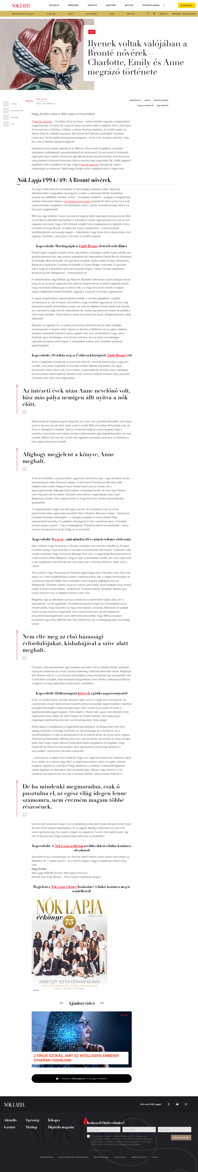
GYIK (155, 1157)
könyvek (84, 693)
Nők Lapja (21, 5)
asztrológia (91, 14)
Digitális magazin (153, 5)
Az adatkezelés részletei (128, 1144)
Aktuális (54, 5)
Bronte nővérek (161, 100)
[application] (82, 1039)
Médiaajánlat (139, 1157)
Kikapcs (92, 5)
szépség (51, 14)
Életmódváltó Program (23, 14)
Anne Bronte (135, 100)
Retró (92, 32)
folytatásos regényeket (77, 201)
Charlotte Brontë (145, 106)
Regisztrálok (189, 14)
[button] (164, 5)
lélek (112, 14)
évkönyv (64, 886)
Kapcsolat (120, 1157)
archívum (69, 845)
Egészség (73, 5)
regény (59, 539)
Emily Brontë (162, 106)
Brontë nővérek (43, 121)
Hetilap (129, 5)
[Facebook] (154, 14)
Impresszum (46, 1157)
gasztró (131, 14)
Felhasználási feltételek (73, 1157)
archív (147, 100)
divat (70, 14)
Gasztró (111, 5)
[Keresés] (148, 14)
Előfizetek (187, 5)
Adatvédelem (101, 1157)
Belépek (177, 14)
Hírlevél (163, 14)
